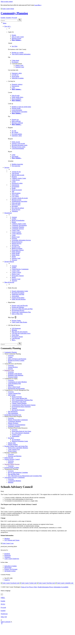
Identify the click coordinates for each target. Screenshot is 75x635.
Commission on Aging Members (17, 382)
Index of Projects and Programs (17, 359)
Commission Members (14, 480)
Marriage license (16, 38)
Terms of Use (25, 587)
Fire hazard (15, 156)
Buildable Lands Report (15, 373)
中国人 (3, 597)
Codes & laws (16, 180)
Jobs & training (16, 193)
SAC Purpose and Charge (11, 540)
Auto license (15, 173)
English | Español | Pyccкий (9, 17)
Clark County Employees (11, 558)
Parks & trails (15, 95)
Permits (14, 35)
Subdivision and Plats (18, 294)
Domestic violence (17, 84)
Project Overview (17, 396)
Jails (13, 191)
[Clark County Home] (7, 8)
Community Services (18, 228)
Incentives (11, 438)
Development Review (18, 310)
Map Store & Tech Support (19, 331)
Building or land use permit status (21, 106)
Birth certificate (16, 121)
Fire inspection (16, 166)
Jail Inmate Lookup (10, 571)
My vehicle (15, 132)
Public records (16, 142)
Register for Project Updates (16, 360)
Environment (15, 186)
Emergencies (15, 86)
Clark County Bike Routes (19, 322)
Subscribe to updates (18, 78)
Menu (4, 23)
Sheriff (14, 256)
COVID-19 (15, 75)
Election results (16, 108)
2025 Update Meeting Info (19, 398)
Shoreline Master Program (11, 464)
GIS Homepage (16, 328)
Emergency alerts (17, 73)
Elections (14, 238)
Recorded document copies (19, 145)
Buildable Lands (9, 370)
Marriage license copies (18, 147)
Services (6, 167)
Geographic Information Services (21, 240)
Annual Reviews (13, 367)
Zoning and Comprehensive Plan (21, 312)
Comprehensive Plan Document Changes (23, 405)
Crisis (13, 87)
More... (14, 340)
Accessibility (64, 587)
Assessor (14, 217)
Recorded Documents (18, 292)
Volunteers (15, 211)
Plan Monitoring (12, 411)
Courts (14, 181)
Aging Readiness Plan (14, 383)
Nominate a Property (14, 426)
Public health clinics (17, 97)
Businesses (7, 555)
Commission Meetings (14, 421)
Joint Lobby (15, 195)
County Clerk (16, 230)
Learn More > (38, 5)
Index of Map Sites (17, 314)
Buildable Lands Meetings (15, 375)
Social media (15, 76)
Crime (13, 154)
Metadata (14, 330)
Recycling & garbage (18, 208)
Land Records (16, 338)
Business (14, 176)
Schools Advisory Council (12, 459)
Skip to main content (7, 1)
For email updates (17, 134)
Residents (7, 553)
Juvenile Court (16, 247)
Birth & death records (18, 175)
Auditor (14, 219)
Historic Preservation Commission (18, 420)
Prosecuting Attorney (18, 250)
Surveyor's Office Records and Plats (22, 309)
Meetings (10, 385)
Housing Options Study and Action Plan (16, 446)
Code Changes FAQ (14, 449)
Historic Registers (13, 423)
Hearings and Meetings (14, 456)
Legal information (17, 110)
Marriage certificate (17, 123)
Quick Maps (15, 335)
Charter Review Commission (20, 269)
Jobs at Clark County (18, 37)
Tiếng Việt (4, 617)
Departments (8, 213)
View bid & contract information (21, 54)
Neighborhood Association (19, 111)
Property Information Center (20, 291)
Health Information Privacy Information (49, 587)
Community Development (19, 225)
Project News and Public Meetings (18, 448)
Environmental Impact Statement (21, 406)
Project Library (12, 451)
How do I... (7, 26)
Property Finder (16, 320)
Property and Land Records (20, 305)
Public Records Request (19, 299)
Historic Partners (13, 444)
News (9, 362)
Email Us (7, 580)
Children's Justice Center (19, 178)
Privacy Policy (33, 587)
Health (14, 188)
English (3, 601)
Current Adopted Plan (14, 393)
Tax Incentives (16, 439)
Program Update (13, 377)
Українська (4, 613)
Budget (14, 222)
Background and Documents (16, 388)
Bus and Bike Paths (13, 474)
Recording (15, 206)
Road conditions (16, 99)
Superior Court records (18, 143)
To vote (14, 130)
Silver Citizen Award (14, 387)
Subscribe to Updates (10, 566)
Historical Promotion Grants (20, 441)
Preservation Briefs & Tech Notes (21, 431)
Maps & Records (9, 282)
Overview (11, 355)
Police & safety (16, 204)
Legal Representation (18, 148)
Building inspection (17, 164)
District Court (19, 65)
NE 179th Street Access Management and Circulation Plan (25, 476)
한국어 (3, 604)
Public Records (8, 457)
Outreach (14, 408)
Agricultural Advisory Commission (14, 477)
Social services (16, 209)
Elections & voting (17, 183)
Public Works (15, 255)
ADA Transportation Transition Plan (22, 400)
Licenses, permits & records (20, 198)
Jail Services (15, 245)
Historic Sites (12, 443)
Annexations (15, 296)
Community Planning (14, 13)
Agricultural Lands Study (19, 401)
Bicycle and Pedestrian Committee (18, 472)
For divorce (15, 62)
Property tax (15, 119)
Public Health (16, 253)
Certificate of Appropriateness (16, 424)
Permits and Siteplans (18, 307)
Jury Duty (14, 46)
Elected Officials (9, 261)
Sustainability (15, 436)
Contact (10, 357)
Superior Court (19, 67)
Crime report (15, 60)
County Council (16, 232)
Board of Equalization (18, 220)
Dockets (10, 368)
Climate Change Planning (19, 403)
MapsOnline (8, 567)
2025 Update (12, 395)
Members (7, 538)
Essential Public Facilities (11, 467)
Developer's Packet (17, 336)
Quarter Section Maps (18, 297)
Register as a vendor (17, 52)
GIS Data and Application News (21, 333)
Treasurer (14, 260)
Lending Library (16, 434)
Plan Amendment (13, 413)
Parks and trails (16, 203)
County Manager (16, 233)
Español (3, 610)
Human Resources (17, 242)
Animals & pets (16, 171)
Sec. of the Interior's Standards (20, 433)
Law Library (15, 196)
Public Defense (16, 251)
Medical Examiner (17, 248)
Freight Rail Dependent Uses (12, 415)
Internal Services (16, 243)
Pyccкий (3, 607)
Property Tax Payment (10, 569)
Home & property (17, 190)
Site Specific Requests (18, 410)
